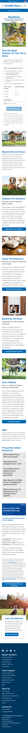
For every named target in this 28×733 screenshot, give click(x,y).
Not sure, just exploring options (14, 83)
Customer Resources (7, 673)
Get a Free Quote (14, 1)
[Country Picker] (25, 1)
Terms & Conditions (7, 721)
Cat (7, 94)
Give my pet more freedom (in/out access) (15, 80)
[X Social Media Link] (15, 651)
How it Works (5, 666)
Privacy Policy (5, 719)
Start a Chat (7, 709)
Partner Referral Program (8, 700)
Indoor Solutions (6, 662)
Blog (3, 685)
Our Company (6, 691)
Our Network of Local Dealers (10, 696)
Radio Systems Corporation (13, 715)
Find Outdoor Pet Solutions (14, 229)
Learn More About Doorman (14, 351)
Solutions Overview (7, 657)
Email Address (8, 100)
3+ (18, 95)
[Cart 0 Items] (25, 5)
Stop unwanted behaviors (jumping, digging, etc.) (13, 73)
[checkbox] (4, 71)
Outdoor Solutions (7, 659)
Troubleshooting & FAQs (8, 675)
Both (7, 97)
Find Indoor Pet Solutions (14, 289)
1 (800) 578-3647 (8, 712)
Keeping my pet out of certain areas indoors (14, 77)
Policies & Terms (6, 682)
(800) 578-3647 (6, 440)
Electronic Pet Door (7, 664)
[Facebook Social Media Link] (3, 651)
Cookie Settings (6, 727)
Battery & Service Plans (8, 680)
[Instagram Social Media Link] (7, 651)
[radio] (4, 91)
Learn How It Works (14, 422)
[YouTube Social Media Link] (11, 651)
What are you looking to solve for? (13, 68)
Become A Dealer (7, 698)
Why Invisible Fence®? (8, 693)
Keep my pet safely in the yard (14, 71)
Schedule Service (7, 678)
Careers (4, 703)
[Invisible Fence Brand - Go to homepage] (14, 6)
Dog (7, 91)
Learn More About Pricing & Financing (14, 584)
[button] (3, 5)
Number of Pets (19, 87)
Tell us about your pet (7, 87)
